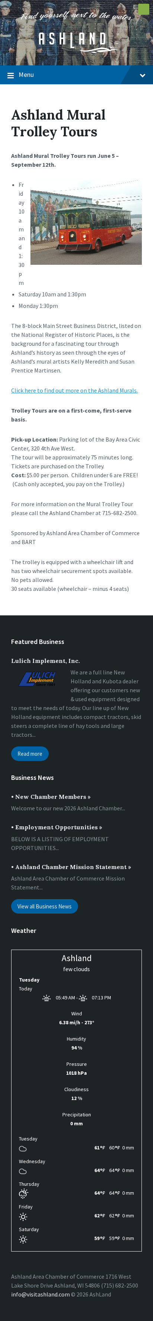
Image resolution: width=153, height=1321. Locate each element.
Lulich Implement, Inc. (45, 660)
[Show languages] (143, 9)
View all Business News (44, 906)
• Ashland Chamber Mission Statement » (71, 866)
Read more (29, 753)
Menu (26, 74)
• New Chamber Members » (51, 796)
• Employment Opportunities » (56, 827)
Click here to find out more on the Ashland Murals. (74, 390)
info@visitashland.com (40, 1294)
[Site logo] (76, 51)
